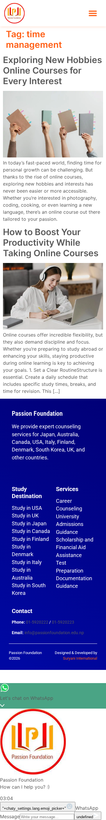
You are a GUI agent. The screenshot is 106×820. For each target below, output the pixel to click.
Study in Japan (29, 524)
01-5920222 (37, 622)
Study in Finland (30, 539)
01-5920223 (63, 622)
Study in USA (27, 508)
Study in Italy (27, 562)
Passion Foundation (37, 413)
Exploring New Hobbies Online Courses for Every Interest (52, 70)
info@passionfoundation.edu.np (54, 632)
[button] (93, 13)
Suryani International (80, 658)
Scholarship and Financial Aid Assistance (74, 547)
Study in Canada (31, 531)
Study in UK (25, 516)
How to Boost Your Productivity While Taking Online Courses (50, 242)
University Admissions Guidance (69, 524)
